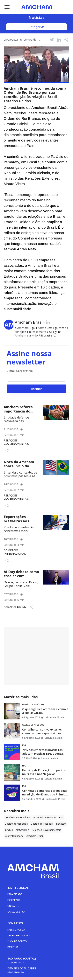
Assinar (36, 389)
